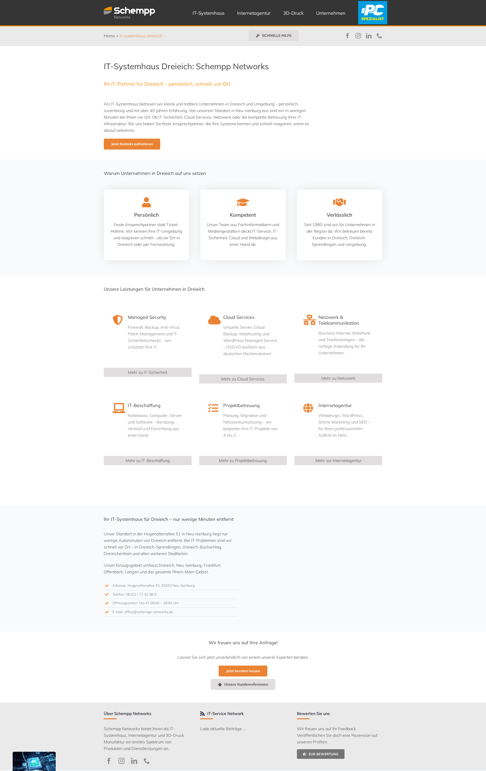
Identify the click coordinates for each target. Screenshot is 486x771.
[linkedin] (369, 36)
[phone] (379, 36)
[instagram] (358, 36)
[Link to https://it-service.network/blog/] (202, 713)
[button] (274, 35)
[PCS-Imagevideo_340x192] (34, 753)
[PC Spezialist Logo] (372, 3)
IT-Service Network (225, 713)
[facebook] (347, 36)
